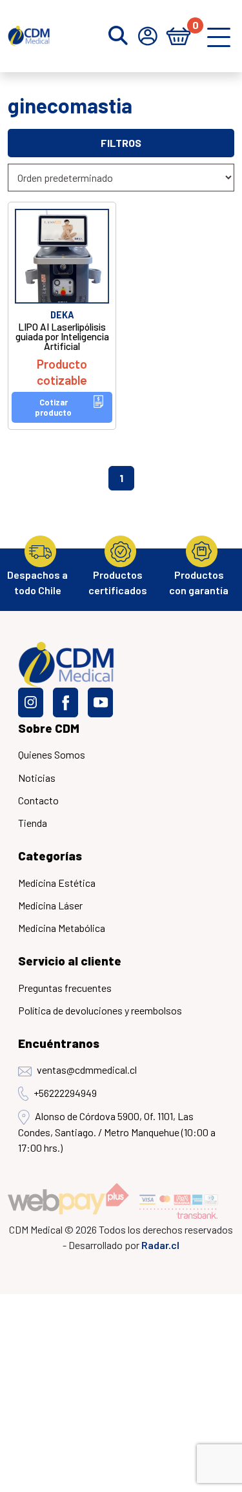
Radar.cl (160, 1245)
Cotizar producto (53, 407)
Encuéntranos (58, 1043)
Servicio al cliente (69, 960)
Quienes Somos (51, 754)
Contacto (38, 800)
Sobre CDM (48, 728)
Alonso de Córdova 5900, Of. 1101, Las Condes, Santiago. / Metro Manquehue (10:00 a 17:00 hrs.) (117, 1132)
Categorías (50, 855)
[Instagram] (30, 702)
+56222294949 (65, 1093)
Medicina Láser (50, 905)
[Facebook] (65, 702)
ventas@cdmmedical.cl (87, 1069)
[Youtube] (100, 702)
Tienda (32, 823)
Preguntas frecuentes (65, 988)
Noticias (36, 777)
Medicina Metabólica (61, 928)
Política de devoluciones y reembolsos (100, 1010)
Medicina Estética (57, 883)
